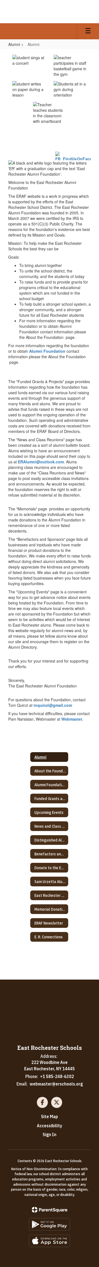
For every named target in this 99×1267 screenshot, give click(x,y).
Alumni (14, 44)
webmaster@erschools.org (56, 1084)
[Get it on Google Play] (49, 1224)
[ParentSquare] (50, 1210)
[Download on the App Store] (49, 1241)
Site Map (49, 1116)
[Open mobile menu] (88, 31)
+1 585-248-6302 (57, 1076)
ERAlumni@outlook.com (41, 461)
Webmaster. (72, 719)
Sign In (49, 1134)
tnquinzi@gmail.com (53, 705)
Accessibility (49, 1125)
